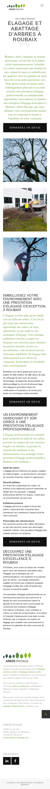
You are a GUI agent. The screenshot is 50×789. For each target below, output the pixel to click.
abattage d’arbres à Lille (30, 672)
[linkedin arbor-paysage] (7, 761)
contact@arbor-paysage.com (16, 738)
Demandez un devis (25, 127)
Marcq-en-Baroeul (21, 686)
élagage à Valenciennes (13, 706)
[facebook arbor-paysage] (15, 761)
